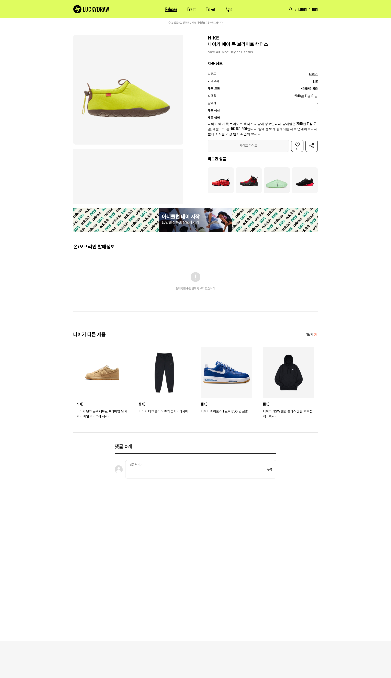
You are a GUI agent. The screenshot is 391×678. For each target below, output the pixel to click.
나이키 (313, 74)
